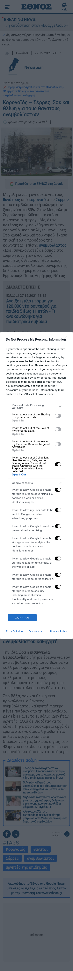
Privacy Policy (58, 631)
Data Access (36, 631)
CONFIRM (22, 617)
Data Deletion (14, 631)
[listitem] (36, 406)
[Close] (65, 339)
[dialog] (36, 485)
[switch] (58, 416)
